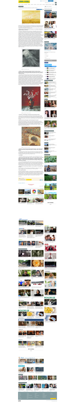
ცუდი (45, 57)
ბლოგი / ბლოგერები (49, 6)
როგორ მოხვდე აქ (41, 188)
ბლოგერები (20, 374)
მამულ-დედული (47, 154)
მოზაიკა (46, 99)
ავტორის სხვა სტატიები (22, 179)
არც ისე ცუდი (46, 56)
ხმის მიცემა (50, 60)
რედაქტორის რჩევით (48, 10)
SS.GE (19, 188)
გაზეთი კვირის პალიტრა (49, 8)
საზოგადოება (21, 6)
